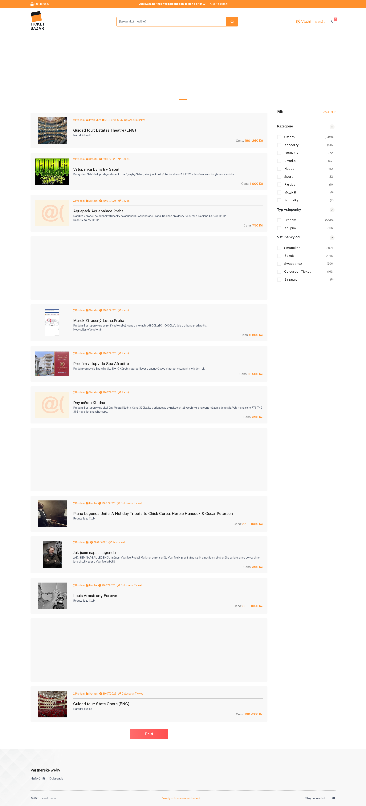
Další (149, 734)
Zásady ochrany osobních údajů (180, 798)
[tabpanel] (183, 66)
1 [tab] (183, 99)
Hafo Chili (37, 778)
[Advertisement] (144, 66)
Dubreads (56, 778)
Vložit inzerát (312, 21)
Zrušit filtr (329, 111)
